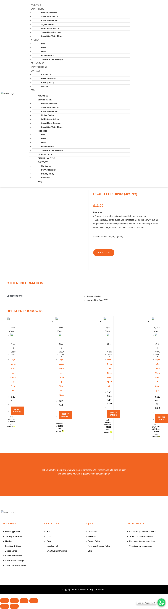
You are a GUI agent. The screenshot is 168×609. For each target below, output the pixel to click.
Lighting (119, 236)
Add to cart (104, 253)
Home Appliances (49, 13)
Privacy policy (47, 82)
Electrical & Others (50, 20)
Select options (17, 411)
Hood (43, 48)
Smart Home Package (51, 32)
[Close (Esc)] (33, 600)
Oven (43, 51)
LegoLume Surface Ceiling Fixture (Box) (61, 377)
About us (36, 5)
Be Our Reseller (48, 78)
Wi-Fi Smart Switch (50, 28)
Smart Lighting (39, 67)
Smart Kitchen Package (52, 59)
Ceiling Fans (37, 63)
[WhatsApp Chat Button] (161, 602)
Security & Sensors (50, 16)
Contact (35, 71)
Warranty (45, 86)
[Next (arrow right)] (14, 606)
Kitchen (35, 40)
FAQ (33, 90)
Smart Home (37, 9)
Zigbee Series (47, 24)
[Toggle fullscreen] (14, 600)
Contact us (46, 74)
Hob (43, 44)
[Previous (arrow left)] (4, 606)
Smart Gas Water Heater (52, 36)
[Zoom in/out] (4, 600)
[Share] (24, 600)
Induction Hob (47, 55)
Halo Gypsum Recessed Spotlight (109, 372)
